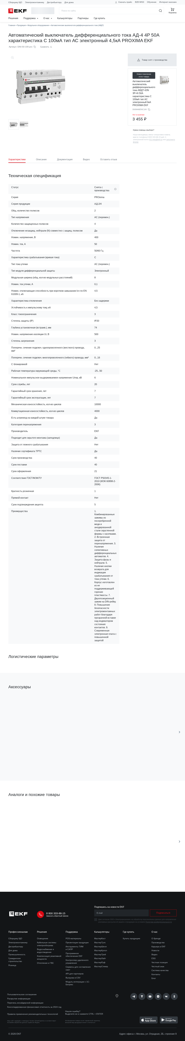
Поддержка (29, 18)
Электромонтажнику (34, 2)
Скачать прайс (125, 2)
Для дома (69, 2)
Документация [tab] (65, 159)
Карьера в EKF (158, 946)
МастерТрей (100, 954)
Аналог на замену (20, 808)
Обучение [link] (151, 2)
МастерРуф (99, 962)
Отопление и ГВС (45, 963)
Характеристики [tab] (17, 159)
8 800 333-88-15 (55, 913)
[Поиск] (160, 10)
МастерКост (100, 938)
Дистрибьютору (54, 2)
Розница (12, 965)
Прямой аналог (103, 808)
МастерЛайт (100, 958)
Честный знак (157, 966)
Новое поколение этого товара (144, 75)
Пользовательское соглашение (22, 994)
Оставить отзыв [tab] (108, 159)
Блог (153, 978)
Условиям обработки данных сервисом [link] (20, 1022)
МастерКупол (100, 950)
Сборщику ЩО (15, 2)
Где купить (99, 18)
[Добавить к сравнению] (51, 762)
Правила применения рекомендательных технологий (32, 1014)
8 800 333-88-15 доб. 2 (157, 137)
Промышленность (16, 954)
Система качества (160, 970)
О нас (46, 18)
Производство (158, 942)
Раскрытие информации (18, 998)
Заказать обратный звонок (57, 916)
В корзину (25, 762)
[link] (133, 996)
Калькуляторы (64, 18)
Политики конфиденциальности (159, 922)
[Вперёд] (179, 732)
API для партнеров (74, 973)
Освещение (42, 938)
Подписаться (70, 873)
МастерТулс (100, 942)
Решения (13, 18)
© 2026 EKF (14, 1034)
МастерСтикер (101, 966)
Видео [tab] (86, 159)
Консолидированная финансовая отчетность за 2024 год (34, 1007)
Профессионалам (18, 932)
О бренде (156, 938)
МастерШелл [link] (100, 946)
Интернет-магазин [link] (168, 2)
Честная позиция (159, 962)
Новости (155, 950)
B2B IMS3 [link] (139, 2)
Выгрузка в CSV (73, 978)
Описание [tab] (41, 159)
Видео (154, 954)
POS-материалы (73, 938)
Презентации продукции (77, 942)
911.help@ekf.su (155, 140)
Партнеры (83, 18)
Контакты (155, 974)
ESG (153, 958)
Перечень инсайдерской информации (25, 1003)
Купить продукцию (131, 938)
